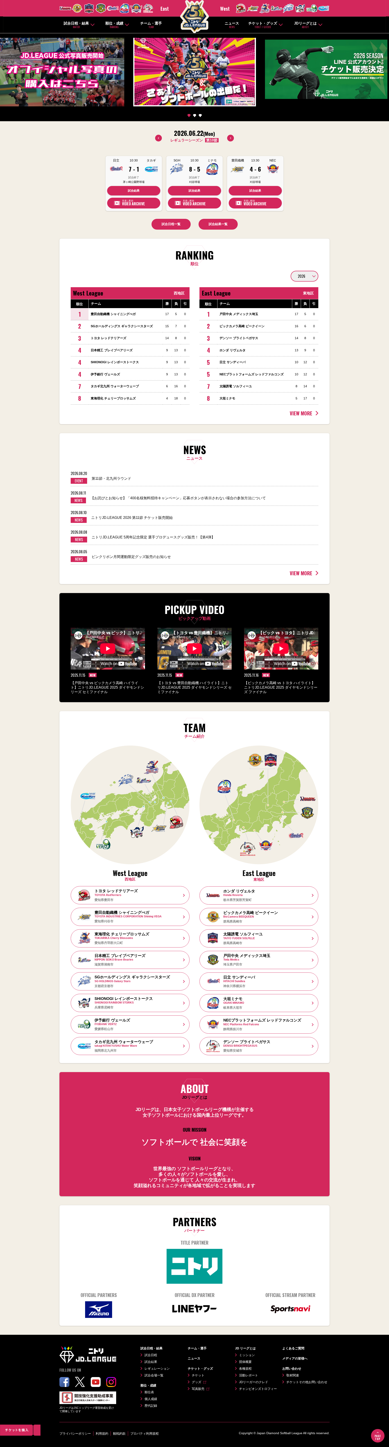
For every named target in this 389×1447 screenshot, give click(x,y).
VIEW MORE (301, 413)
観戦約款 (119, 1433)
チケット (198, 1375)
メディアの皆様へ (295, 1358)
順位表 (149, 1392)
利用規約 (102, 1433)
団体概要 (245, 1362)
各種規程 (245, 1368)
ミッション (247, 1355)
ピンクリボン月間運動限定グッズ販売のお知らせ (131, 557)
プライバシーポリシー (75, 1433)
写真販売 (198, 1389)
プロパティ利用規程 (144, 1433)
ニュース (232, 25)
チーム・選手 (151, 25)
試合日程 (151, 1355)
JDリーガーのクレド (253, 1382)
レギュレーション (157, 1368)
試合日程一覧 (171, 224)
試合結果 (134, 190)
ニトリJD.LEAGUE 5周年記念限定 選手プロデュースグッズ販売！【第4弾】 (153, 537)
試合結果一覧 (218, 224)
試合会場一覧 (154, 1375)
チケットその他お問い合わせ (306, 1382)
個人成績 (151, 1399)
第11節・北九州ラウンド (111, 478)
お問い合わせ (291, 1368)
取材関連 (292, 1375)
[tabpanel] (194, 69)
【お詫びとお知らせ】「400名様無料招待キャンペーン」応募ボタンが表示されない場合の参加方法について (178, 498)
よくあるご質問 (293, 1348)
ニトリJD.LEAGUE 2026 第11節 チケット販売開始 (132, 518)
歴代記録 (151, 1405)
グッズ (196, 1382)
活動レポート (248, 1375)
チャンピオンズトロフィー (258, 1389)
